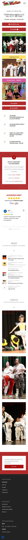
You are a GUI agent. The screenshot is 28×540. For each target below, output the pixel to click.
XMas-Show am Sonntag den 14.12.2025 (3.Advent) (15, 277)
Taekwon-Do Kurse (6, 506)
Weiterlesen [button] (7, 224)
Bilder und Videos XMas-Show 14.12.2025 (16, 259)
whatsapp (13, 19)
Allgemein (11, 287)
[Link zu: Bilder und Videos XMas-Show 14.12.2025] (4, 257)
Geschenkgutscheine (12, 266)
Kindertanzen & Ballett (7, 509)
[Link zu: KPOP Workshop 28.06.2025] (4, 282)
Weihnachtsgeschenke (13, 268)
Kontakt (7, 19)
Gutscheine (20, 266)
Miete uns (4, 512)
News (10, 257)
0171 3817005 (16, 16)
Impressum (4, 490)
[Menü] (24, 3)
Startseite (4, 482)
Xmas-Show (18, 275)
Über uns (4, 484)
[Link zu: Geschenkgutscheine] (4, 264)
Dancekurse (5, 504)
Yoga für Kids (11, 289)
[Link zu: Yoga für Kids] (4, 288)
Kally (21, 256)
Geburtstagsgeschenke (20, 264)
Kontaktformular (18, 181)
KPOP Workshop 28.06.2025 (15, 283)
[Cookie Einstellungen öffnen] (3, 538)
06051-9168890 (16, 175)
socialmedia (20, 19)
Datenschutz (5, 492)
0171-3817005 (15, 178)
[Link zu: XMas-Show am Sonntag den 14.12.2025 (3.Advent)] (4, 274)
